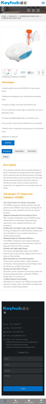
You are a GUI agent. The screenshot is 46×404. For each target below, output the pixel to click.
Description (7, 151)
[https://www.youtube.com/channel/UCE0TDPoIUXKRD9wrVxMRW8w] (5, 313)
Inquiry (5, 157)
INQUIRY (8, 143)
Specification (19, 151)
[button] (42, 72)
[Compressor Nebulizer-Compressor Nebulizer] (14, 3)
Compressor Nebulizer (29, 16)
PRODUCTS (13, 16)
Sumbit (23, 388)
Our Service (32, 151)
